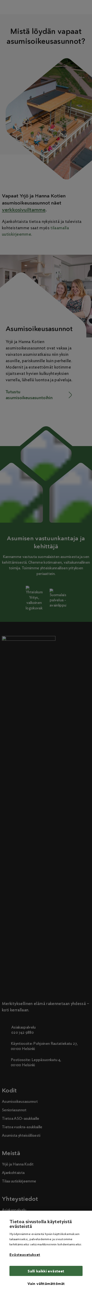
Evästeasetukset (24, 1255)
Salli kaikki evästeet (46, 1271)
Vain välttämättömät (46, 1283)
